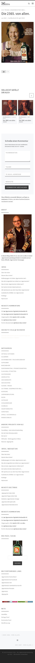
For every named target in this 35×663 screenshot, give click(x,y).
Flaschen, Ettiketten (8, 371)
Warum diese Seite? (7, 275)
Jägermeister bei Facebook (9, 580)
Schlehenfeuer (6, 403)
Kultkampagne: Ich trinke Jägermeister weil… (14, 278)
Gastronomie (6, 374)
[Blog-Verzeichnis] (13, 601)
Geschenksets (6, 380)
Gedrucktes (5, 377)
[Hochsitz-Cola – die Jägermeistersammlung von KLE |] (5, 3)
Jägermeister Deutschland (8, 577)
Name (8, 167)
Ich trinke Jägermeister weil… (12, 388)
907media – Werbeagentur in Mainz (11, 439)
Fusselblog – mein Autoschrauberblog (12, 430)
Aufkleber (5, 362)
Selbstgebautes (7, 409)
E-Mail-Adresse (13, 174)
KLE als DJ (4, 436)
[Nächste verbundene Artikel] (31, 95)
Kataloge (3, 296)
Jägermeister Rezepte (7, 588)
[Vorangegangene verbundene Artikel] (27, 95)
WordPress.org (5, 623)
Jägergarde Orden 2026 (8, 493)
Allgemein (4, 357)
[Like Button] (3, 71)
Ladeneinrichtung (7, 394)
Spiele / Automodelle (8, 414)
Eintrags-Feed (5, 617)
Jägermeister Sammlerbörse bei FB (11, 585)
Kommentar (11, 152)
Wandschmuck (6, 417)
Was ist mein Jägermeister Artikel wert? (12, 284)
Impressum (4, 298)
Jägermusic (4, 591)
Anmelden (4, 614)
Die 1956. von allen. (25, 120)
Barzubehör (5, 365)
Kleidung (4, 391)
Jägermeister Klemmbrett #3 (9, 505)
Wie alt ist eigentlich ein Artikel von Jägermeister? (15, 281)
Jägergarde (4, 594)
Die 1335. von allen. (20, 317)
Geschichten (5, 383)
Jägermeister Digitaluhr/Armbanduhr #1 (16, 311)
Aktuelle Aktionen (7, 354)
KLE (5, 18)
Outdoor (4, 400)
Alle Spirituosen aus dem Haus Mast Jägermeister (15, 290)
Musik (3, 397)
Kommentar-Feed (6, 620)
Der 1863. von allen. (9, 120)
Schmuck (4, 406)
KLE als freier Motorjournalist (9, 433)
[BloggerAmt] (29, 601)
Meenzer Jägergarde (7, 442)
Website (9, 181)
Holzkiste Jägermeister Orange (10, 499)
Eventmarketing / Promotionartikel (14, 368)
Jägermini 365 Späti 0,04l (8, 502)
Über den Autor (5, 272)
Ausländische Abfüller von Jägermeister (12, 293)
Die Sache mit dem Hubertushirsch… (11, 287)
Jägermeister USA (6, 582)
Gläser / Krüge (6, 386)
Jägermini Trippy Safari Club (9, 496)
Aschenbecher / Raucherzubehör (13, 360)
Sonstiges (5, 412)
